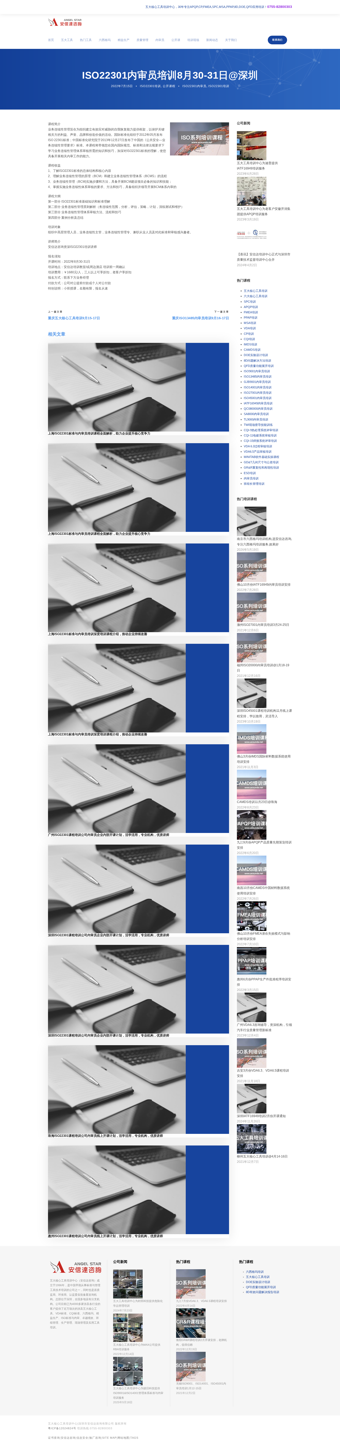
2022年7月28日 (248, 590)
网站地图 (123, 1437)
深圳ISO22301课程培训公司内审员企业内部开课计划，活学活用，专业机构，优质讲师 (108, 935)
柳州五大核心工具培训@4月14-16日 (262, 1156)
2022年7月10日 (248, 944)
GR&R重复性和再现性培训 (261, 467)
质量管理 (142, 40)
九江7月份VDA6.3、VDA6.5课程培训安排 (201, 1301)
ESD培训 (250, 473)
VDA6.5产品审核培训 (258, 451)
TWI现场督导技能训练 (258, 424)
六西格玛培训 (255, 1271)
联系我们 (277, 39)
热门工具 (86, 40)
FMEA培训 (251, 312)
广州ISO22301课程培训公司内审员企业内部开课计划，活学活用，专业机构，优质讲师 (108, 835)
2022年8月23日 (248, 807)
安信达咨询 (68, 1437)
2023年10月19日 (249, 721)
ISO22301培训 (150, 86)
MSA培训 (250, 323)
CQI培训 (249, 339)
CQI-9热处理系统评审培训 (261, 430)
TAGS (134, 1437)
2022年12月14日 (123, 1354)
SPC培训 (250, 301)
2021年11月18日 (248, 1081)
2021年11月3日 (247, 767)
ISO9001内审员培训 (257, 371)
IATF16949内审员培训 (258, 403)
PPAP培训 (250, 317)
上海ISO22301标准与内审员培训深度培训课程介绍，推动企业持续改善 (97, 634)
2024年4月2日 (247, 265)
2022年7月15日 (122, 86)
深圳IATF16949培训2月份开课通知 (261, 1116)
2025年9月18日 (122, 1402)
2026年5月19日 (248, 549)
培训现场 (193, 40)
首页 (51, 40)
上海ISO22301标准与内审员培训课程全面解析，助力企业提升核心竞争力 (99, 433)
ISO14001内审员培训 (258, 387)
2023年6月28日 (248, 173)
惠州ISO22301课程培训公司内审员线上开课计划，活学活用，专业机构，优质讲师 (105, 1236)
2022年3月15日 (248, 990)
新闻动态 (212, 40)
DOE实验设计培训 (256, 355)
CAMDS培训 (252, 349)
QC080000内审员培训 (258, 408)
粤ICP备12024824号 (62, 1428)
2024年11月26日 (248, 1121)
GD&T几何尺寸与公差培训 (261, 462)
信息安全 (82, 1437)
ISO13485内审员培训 (258, 376)
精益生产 (123, 40)
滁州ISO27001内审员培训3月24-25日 (263, 624)
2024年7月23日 (122, 1310)
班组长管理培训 (254, 483)
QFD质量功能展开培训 (259, 366)
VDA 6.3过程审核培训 (258, 446)
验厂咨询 (95, 1437)
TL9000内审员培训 (256, 419)
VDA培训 (250, 328)
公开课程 (169, 86)
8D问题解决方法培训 (257, 360)
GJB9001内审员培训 (257, 381)
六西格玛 (105, 40)
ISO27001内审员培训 (258, 392)
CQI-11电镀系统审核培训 (260, 435)
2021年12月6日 (248, 630)
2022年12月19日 (186, 1349)
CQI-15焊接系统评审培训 (260, 440)
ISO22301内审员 (194, 86)
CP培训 (249, 333)
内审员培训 (251, 478)
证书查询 (54, 1437)
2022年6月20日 (248, 853)
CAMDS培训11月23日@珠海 (257, 802)
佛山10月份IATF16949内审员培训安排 (264, 584)
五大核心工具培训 (255, 290)
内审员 (159, 40)
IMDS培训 (250, 344)
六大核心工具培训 (255, 296)
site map (109, 1437)
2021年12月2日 (185, 1393)
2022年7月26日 (248, 898)
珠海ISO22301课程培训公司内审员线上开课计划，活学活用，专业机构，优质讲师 (105, 1135)
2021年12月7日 (248, 1161)
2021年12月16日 (249, 675)
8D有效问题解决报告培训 (262, 1292)
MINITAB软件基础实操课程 (261, 457)
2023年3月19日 (248, 219)
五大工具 (67, 40)
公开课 (175, 40)
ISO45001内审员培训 (258, 398)
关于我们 (231, 40)
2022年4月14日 (185, 1305)
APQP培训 (251, 307)
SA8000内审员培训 (256, 414)
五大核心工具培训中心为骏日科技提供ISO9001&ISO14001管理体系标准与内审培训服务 (138, 1393)
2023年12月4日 (248, 1035)
